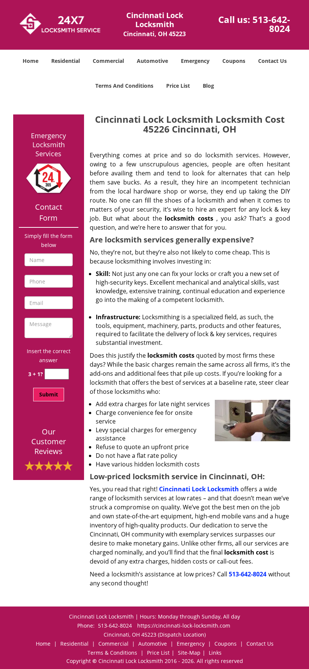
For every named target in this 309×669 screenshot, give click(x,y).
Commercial (108, 60)
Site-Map (189, 652)
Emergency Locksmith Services (48, 144)
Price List (178, 85)
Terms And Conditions (124, 85)
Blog (208, 85)
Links (215, 652)
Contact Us (272, 60)
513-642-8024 (271, 24)
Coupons (233, 60)
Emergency (195, 60)
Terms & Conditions (112, 652)
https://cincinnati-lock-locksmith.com (183, 625)
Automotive (152, 60)
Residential (65, 60)
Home (30, 60)
